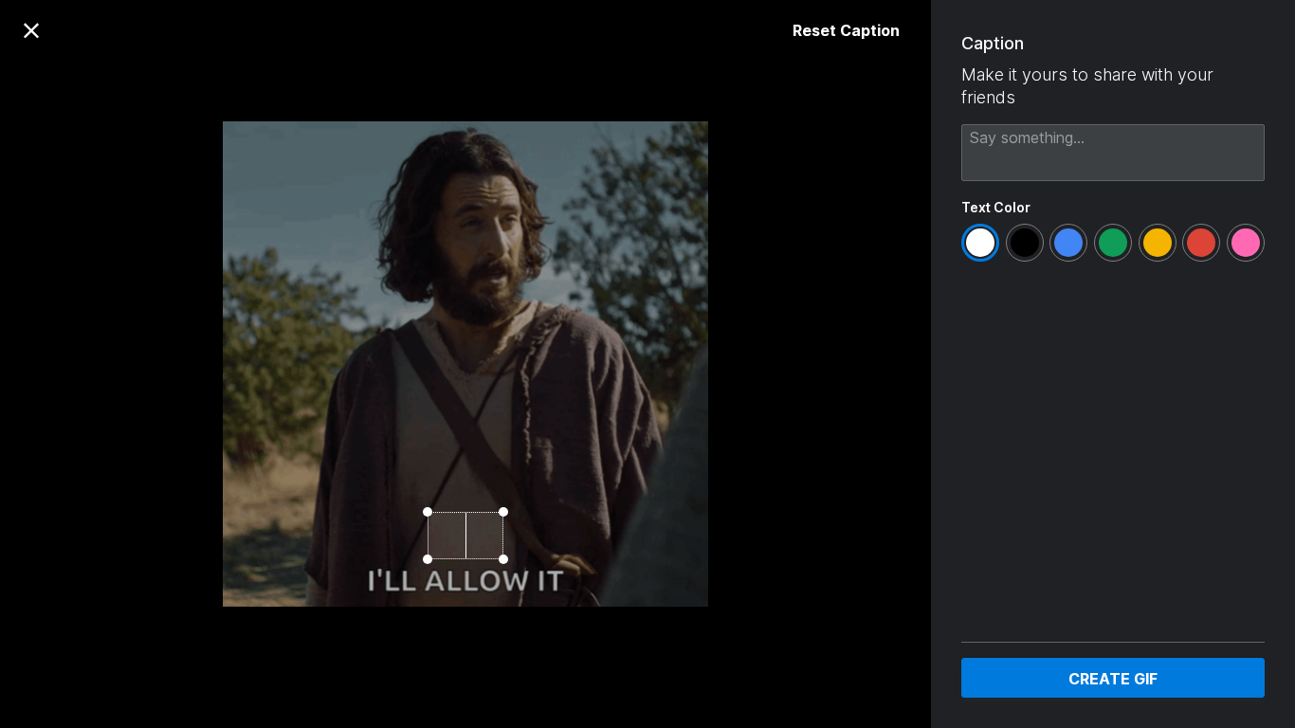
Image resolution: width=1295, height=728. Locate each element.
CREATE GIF (1113, 678)
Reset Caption (846, 30)
